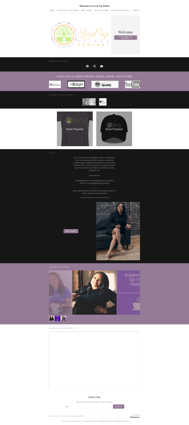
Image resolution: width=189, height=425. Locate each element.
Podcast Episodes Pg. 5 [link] (120, 421)
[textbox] (88, 406)
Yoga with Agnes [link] (101, 10)
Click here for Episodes (125, 37)
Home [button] (63, 421)
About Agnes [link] (86, 10)
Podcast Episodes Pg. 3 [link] (89, 421)
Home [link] (52, 10)
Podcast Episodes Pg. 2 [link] (74, 421)
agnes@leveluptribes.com (99, 183)
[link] (94, 6)
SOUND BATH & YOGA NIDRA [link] (68, 10)
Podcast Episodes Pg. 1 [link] (121, 10)
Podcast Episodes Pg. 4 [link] (105, 421)
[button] (136, 10)
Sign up (118, 406)
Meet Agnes (71, 231)
